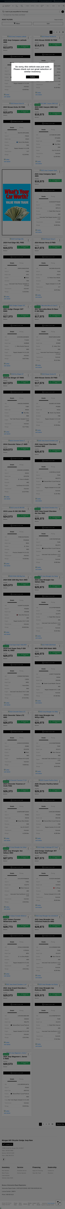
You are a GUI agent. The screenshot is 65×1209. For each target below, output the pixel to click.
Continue (32, 77)
